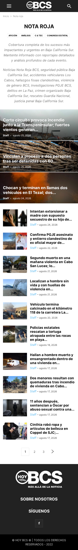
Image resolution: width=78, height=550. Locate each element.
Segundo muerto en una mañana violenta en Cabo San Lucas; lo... (51, 262)
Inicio (6, 16)
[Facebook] (39, 523)
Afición (13, 35)
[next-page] (53, 452)
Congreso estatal (57, 35)
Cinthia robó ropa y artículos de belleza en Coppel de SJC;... (49, 429)
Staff (6, 135)
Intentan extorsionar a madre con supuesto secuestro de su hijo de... (51, 215)
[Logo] (39, 487)
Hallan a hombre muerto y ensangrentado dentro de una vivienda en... (51, 359)
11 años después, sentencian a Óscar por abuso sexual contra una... (52, 405)
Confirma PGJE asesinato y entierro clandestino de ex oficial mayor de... (51, 239)
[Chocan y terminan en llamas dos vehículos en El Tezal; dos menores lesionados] (39, 187)
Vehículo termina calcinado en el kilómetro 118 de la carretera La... (51, 308)
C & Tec (39, 35)
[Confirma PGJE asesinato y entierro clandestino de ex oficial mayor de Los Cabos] (15, 241)
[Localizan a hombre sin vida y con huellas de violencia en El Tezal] (15, 288)
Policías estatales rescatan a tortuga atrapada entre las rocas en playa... (50, 334)
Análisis (26, 35)
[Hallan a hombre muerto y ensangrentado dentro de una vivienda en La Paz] (15, 362)
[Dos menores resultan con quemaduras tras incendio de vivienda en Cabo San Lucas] (15, 385)
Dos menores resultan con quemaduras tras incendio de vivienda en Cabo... (52, 382)
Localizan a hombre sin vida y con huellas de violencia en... (49, 285)
